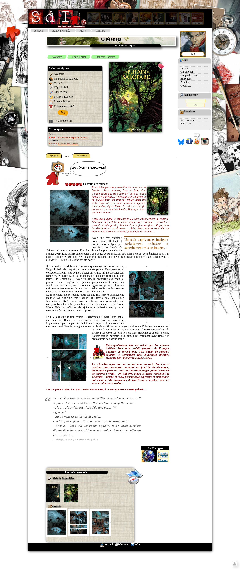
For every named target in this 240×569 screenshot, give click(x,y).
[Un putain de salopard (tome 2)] (71, 492)
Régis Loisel (79, 56)
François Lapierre (105, 56)
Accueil (38, 30)
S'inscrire (185, 123)
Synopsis (54, 155)
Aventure (100, 30)
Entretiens (186, 78)
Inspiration (82, 155)
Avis (67, 156)
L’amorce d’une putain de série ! (72, 137)
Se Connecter (187, 120)
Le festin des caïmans (67, 143)
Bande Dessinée (61, 30)
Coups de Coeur (189, 75)
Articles (184, 82)
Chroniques (186, 71)
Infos (137, 544)
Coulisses (185, 85)
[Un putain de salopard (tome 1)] (53, 492)
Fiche (82, 30)
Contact (123, 544)
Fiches (184, 68)
